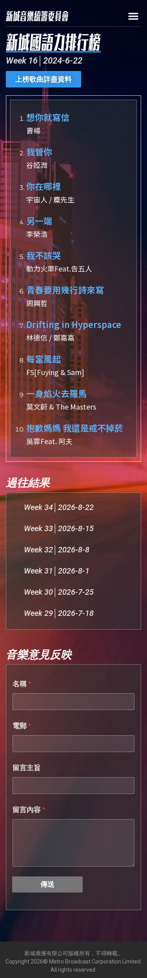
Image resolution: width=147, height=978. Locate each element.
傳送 (47, 884)
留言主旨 (27, 767)
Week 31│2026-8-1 (56, 571)
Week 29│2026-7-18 (59, 613)
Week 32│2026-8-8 (56, 549)
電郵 (22, 725)
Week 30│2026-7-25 (59, 592)
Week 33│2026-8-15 (59, 528)
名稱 (22, 683)
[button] (133, 16)
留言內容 (29, 809)
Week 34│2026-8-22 (59, 507)
